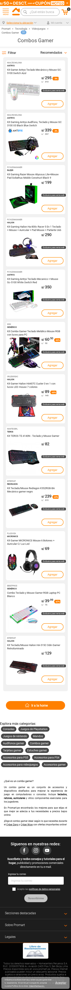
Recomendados (51, 52)
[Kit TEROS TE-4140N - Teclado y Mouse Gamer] (23, 459)
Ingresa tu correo (17, 874)
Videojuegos (39, 28)
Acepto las (38, 889)
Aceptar (60, 983)
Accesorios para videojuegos (20, 764)
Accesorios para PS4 (46, 757)
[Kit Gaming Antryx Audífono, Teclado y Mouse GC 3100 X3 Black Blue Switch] (23, 145)
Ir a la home (39, 705)
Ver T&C (59, 3)
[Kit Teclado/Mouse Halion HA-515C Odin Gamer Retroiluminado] (23, 668)
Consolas (8, 729)
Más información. (37, 986)
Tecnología (21, 28)
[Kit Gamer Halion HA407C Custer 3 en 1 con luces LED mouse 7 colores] (23, 406)
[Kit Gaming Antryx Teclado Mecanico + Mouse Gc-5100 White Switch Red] (23, 302)
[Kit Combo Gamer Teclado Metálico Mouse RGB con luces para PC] (23, 354)
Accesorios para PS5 (15, 757)
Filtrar (12, 53)
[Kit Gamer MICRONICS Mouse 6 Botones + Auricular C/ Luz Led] (23, 563)
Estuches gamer (37, 750)
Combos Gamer (10, 32)
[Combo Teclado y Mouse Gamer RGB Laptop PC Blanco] (23, 616)
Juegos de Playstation (34, 729)
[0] (65, 14)
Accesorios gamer (55, 764)
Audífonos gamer (13, 743)
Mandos (38, 736)
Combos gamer (39, 743)
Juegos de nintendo (15, 736)
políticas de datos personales (44, 889)
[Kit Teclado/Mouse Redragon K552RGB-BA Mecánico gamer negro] (23, 511)
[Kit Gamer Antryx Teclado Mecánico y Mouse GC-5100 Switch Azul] (23, 93)
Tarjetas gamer (12, 750)
